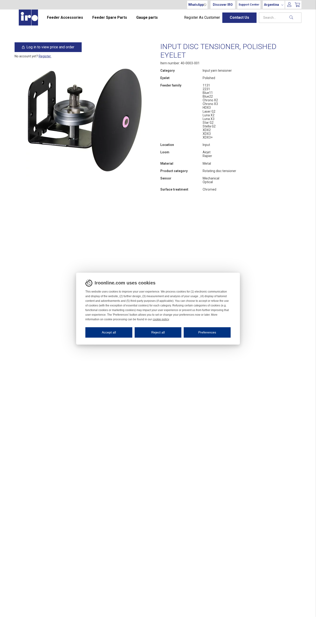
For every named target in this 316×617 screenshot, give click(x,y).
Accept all (109, 332)
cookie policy (161, 319)
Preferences (207, 332)
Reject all (158, 332)
